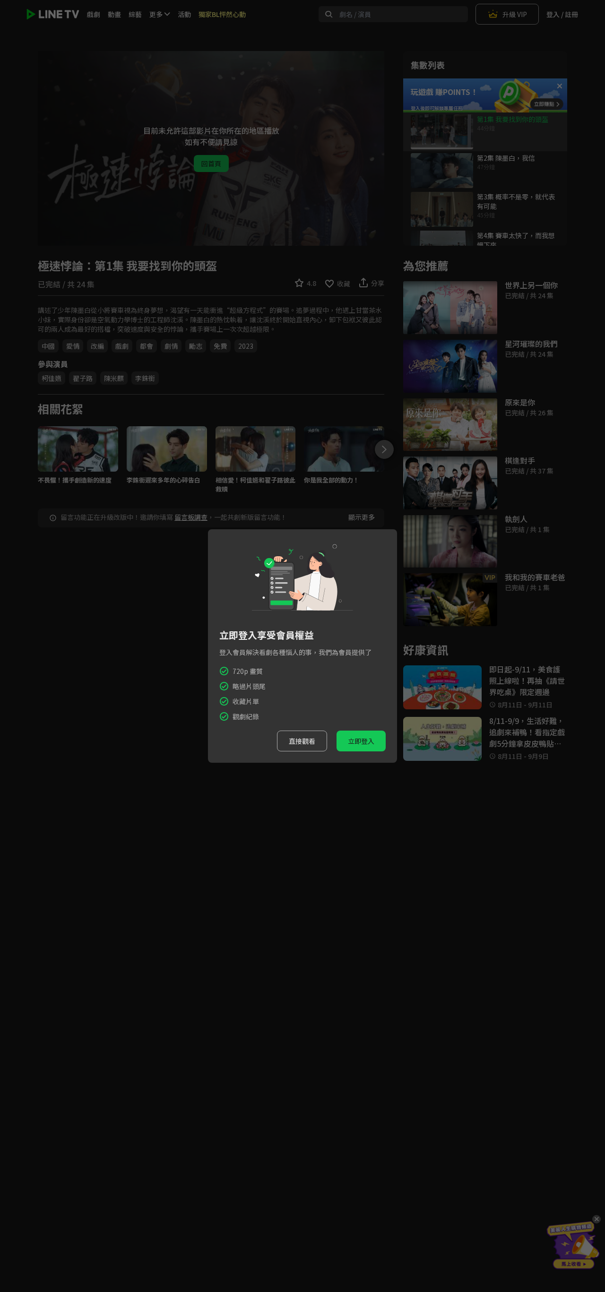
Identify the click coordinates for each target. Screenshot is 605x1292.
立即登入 (361, 741)
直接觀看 (302, 741)
